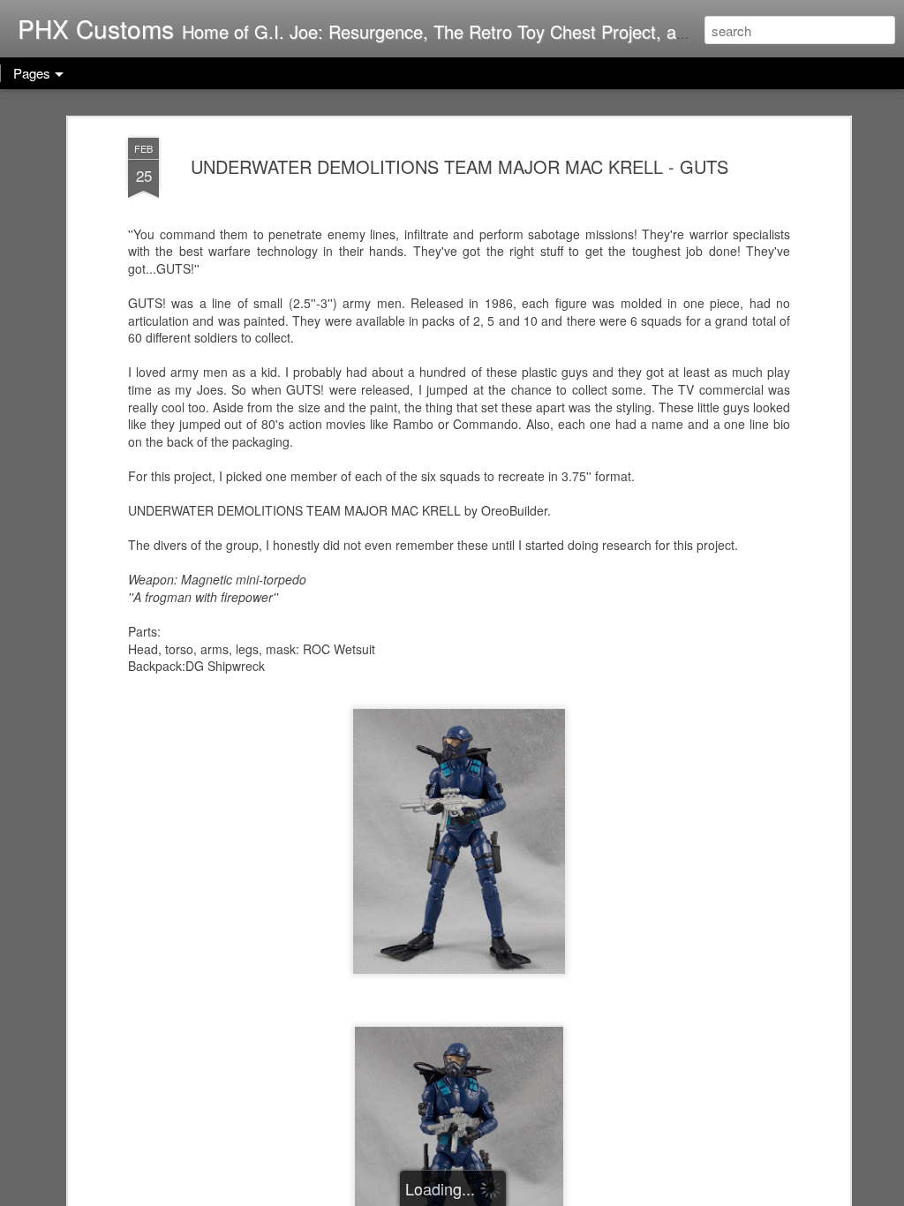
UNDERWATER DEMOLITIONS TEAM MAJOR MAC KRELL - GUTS (459, 166)
